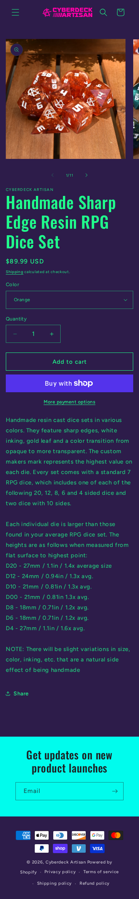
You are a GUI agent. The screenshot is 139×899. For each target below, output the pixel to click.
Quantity (16, 319)
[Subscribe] (114, 791)
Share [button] (21, 693)
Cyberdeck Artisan (66, 862)
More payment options (69, 402)
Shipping (15, 271)
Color (12, 284)
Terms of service (101, 871)
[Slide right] (86, 175)
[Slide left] (52, 175)
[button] (15, 12)
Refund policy (95, 883)
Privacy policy (60, 871)
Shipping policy (54, 883)
